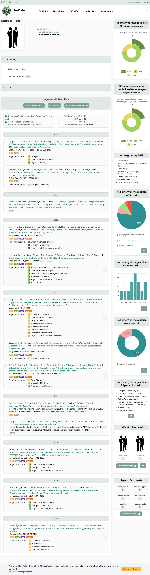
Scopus (28, 239)
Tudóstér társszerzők (34, 105)
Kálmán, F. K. (14, 172)
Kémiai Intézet (43, 29)
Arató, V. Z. (62, 365)
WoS (21, 239)
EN (145, 3)
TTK (41, 26)
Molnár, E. (22, 403)
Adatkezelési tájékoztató (20, 571)
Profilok (43, 11)
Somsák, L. (72, 525)
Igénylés (74, 11)
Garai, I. (99, 365)
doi (11, 153)
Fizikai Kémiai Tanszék (48, 32)
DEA (16, 153)
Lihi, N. (36, 169)
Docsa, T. (53, 525)
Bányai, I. (57, 487)
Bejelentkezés (134, 2)
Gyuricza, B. (52, 365)
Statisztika (89, 11)
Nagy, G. (92, 365)
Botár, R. (47, 343)
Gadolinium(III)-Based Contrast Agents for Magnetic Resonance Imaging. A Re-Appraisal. (48, 406)
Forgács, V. (57, 343)
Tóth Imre (140, 455)
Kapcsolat (15, 2)
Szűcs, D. (61, 141)
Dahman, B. (25, 141)
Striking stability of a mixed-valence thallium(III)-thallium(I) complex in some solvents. (46, 258)
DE (35, 26)
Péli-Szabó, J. (34, 365)
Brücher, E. (81, 403)
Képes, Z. (52, 141)
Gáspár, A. (69, 449)
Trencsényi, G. (72, 141)
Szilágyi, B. (33, 201)
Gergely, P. (62, 525)
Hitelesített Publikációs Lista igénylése (24, 124)
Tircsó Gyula (123, 455)
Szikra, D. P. (67, 299)
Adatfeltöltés (59, 11)
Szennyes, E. (23, 525)
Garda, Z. (44, 169)
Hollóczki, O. (46, 299)
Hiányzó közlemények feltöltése (21, 122)
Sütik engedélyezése (131, 569)
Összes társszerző (126, 466)
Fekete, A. (90, 141)
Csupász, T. (14, 141)
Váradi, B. (13, 201)
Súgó (5, 2)
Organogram (107, 11)
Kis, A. (43, 365)
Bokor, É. (13, 525)
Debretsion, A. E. (16, 169)
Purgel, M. (61, 255)
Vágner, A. (83, 365)
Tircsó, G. (99, 141)
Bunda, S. (28, 169)
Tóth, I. (82, 141)
